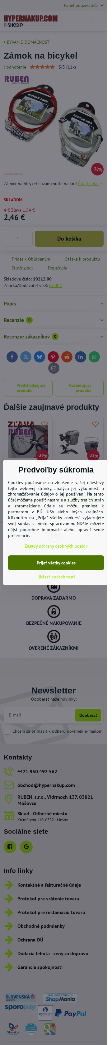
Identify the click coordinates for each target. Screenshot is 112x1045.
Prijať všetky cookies (56, 563)
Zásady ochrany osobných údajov (56, 546)
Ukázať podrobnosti (56, 577)
